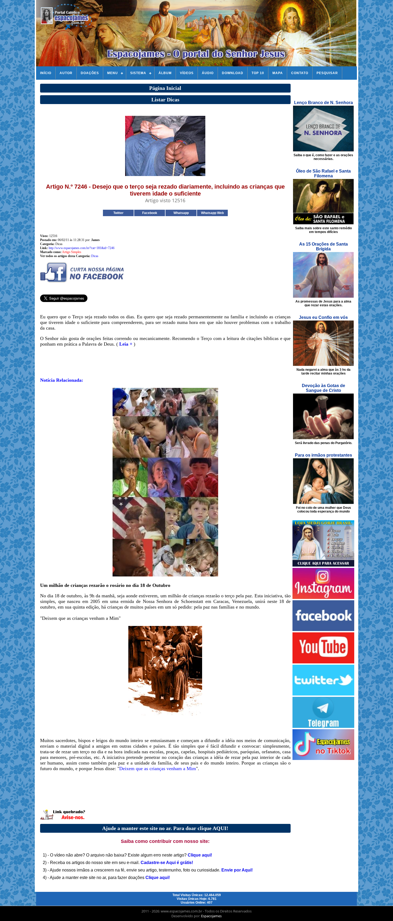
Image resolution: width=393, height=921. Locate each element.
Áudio (208, 73)
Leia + (125, 344)
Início (45, 73)
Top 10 (258, 73)
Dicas (94, 256)
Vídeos (187, 73)
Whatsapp (181, 213)
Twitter (118, 213)
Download (232, 73)
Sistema (138, 73)
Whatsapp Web (212, 213)
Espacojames (211, 916)
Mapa (277, 73)
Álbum (165, 73)
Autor (66, 73)
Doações (90, 73)
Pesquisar (327, 73)
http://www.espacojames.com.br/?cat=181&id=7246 (81, 248)
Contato (299, 73)
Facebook (149, 213)
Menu (112, 73)
